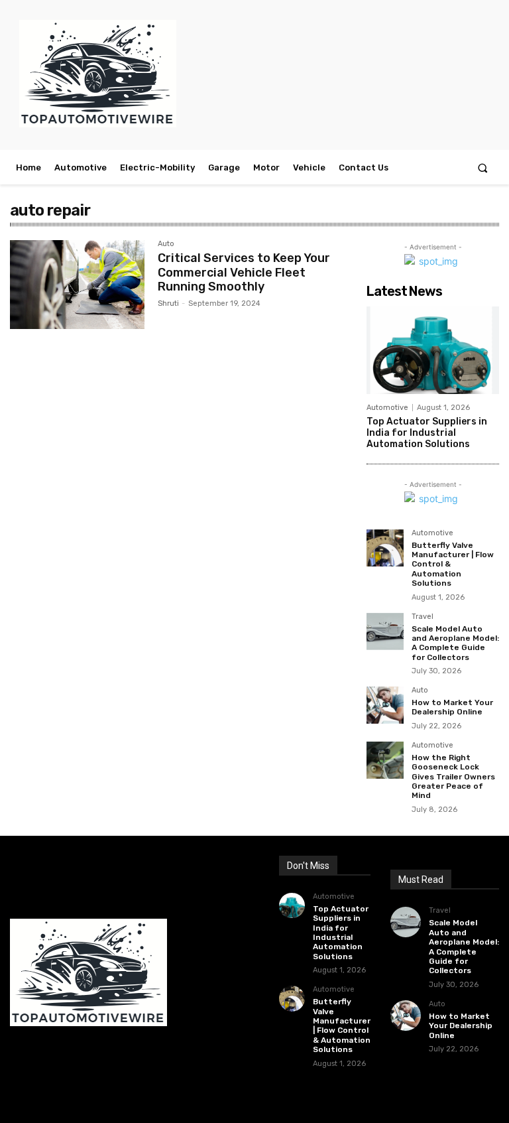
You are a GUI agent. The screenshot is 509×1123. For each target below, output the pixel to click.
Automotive (387, 407)
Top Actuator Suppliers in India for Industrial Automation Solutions (427, 433)
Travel (422, 617)
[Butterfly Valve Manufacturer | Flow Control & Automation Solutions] (385, 547)
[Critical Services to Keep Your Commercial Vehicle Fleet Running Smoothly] (77, 284)
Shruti (168, 303)
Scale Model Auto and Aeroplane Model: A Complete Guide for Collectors (455, 643)
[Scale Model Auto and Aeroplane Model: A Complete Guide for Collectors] (385, 631)
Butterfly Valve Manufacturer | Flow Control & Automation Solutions (341, 1025)
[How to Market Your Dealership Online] (385, 705)
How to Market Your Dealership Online (452, 707)
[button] (483, 167)
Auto (166, 244)
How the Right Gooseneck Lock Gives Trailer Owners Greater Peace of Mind (453, 777)
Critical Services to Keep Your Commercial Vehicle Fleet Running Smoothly (244, 272)
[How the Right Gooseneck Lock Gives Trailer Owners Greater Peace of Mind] (385, 760)
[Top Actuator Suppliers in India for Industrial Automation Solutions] (433, 350)
